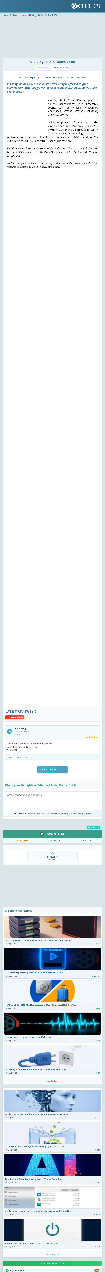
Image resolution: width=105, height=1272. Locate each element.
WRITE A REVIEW (16, 717)
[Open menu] (7, 6)
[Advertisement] (52, 38)
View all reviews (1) (49, 769)
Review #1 (19, 734)
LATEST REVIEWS (18, 711)
